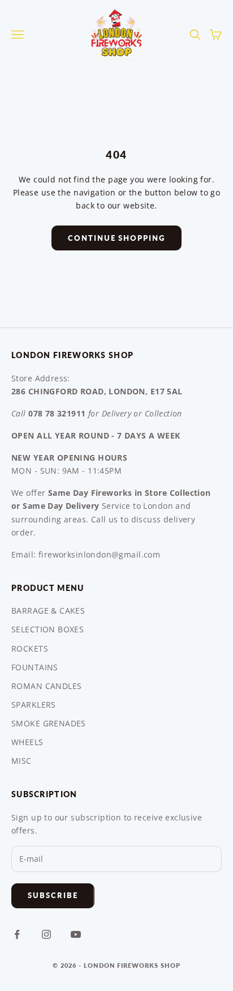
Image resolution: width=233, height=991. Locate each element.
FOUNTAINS (34, 667)
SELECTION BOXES (47, 629)
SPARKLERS (33, 704)
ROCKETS (29, 648)
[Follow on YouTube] (75, 934)
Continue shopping (116, 238)
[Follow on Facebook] (17, 934)
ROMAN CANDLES (46, 685)
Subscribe (53, 895)
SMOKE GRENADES (48, 723)
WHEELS (27, 742)
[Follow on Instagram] (46, 934)
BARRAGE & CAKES (48, 610)
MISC (21, 760)
